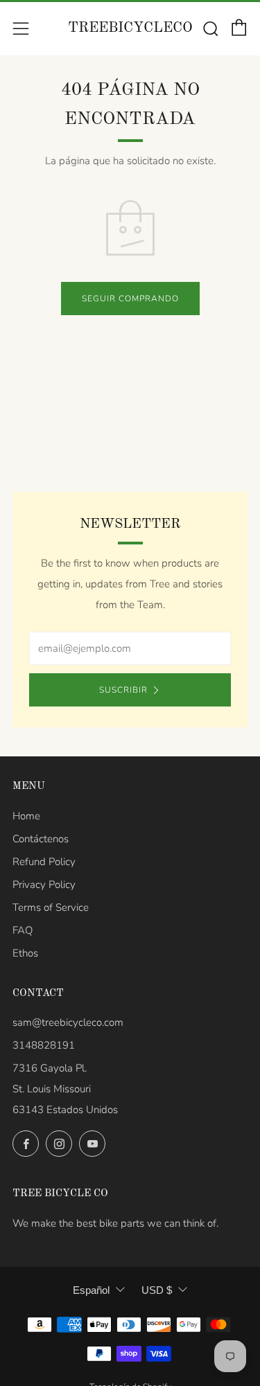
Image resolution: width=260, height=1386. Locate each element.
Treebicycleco (130, 28)
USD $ (156, 1290)
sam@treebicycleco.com (67, 1022)
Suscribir (123, 689)
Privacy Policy (44, 884)
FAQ (22, 930)
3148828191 (43, 1045)
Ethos (25, 953)
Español (91, 1290)
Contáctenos (40, 839)
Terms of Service (50, 907)
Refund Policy (44, 862)
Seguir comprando (130, 298)
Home (26, 816)
